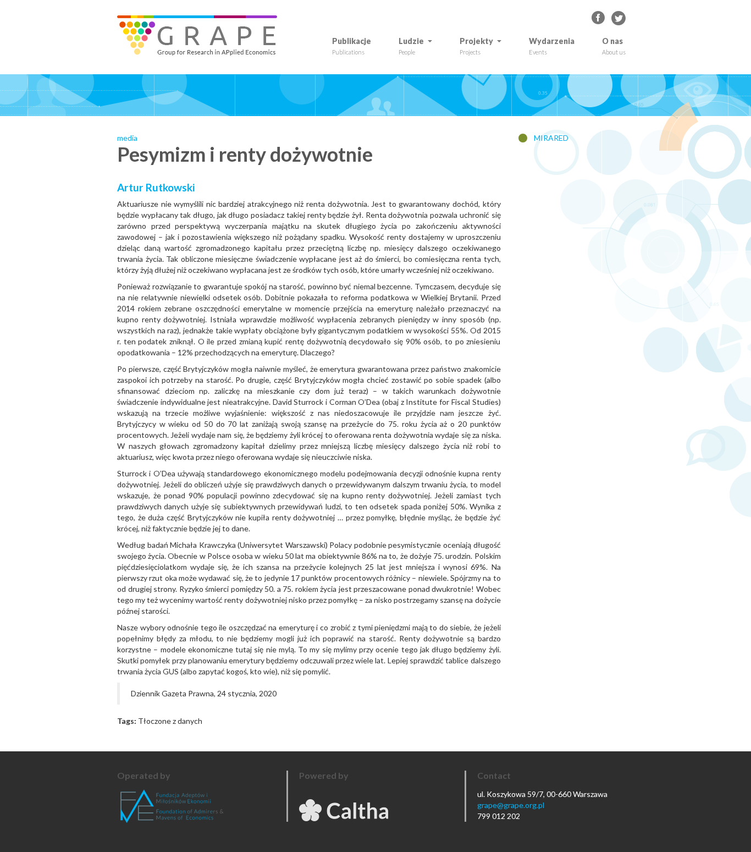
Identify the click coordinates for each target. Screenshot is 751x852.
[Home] (201, 35)
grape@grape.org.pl (510, 805)
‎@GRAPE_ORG (618, 18)
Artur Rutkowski (156, 187)
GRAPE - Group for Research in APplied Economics (599, 18)
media (127, 137)
